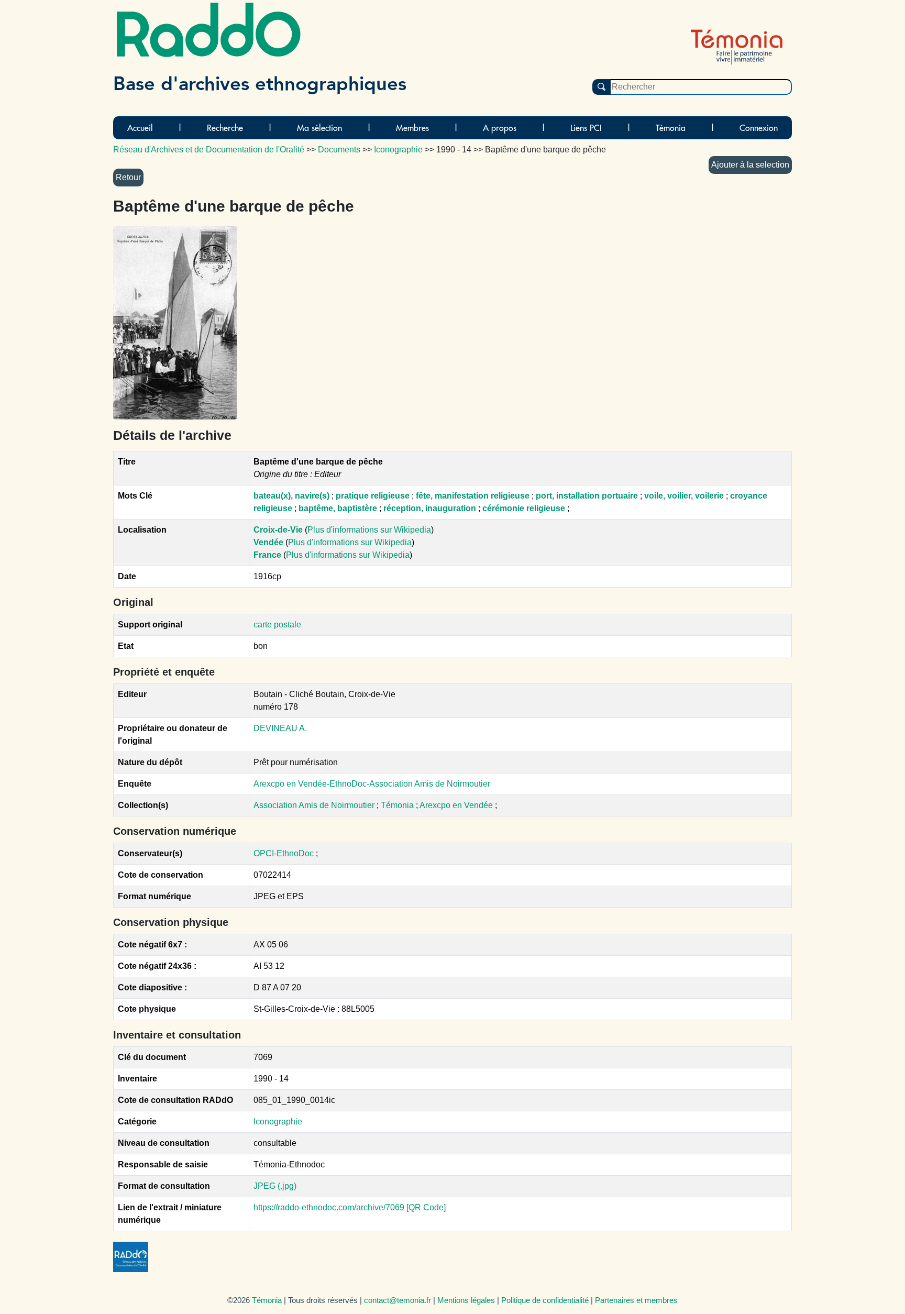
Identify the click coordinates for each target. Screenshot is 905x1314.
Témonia (671, 128)
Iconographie (277, 1121)
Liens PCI (586, 128)
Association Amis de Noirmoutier (315, 805)
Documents (339, 149)
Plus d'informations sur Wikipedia (369, 529)
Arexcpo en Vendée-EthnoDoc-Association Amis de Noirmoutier (371, 783)
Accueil (140, 128)
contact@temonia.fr (397, 1300)
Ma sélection (319, 128)
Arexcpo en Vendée (457, 805)
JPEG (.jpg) (274, 1186)
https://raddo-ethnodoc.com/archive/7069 (328, 1207)
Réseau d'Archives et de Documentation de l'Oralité (208, 149)
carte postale (277, 624)
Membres (412, 128)
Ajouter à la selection (750, 164)
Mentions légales (466, 1300)
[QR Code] (426, 1207)
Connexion (759, 128)
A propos (499, 128)
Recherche (225, 128)
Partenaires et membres (636, 1300)
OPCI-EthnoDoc (283, 853)
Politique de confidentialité (545, 1300)
